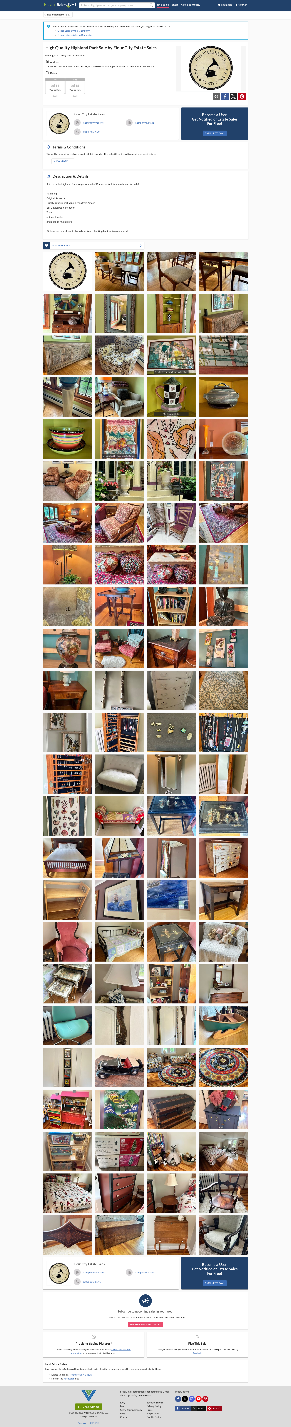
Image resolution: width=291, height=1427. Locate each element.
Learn (123, 1406)
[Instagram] (192, 1399)
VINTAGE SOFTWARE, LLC (96, 1413)
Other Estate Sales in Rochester (75, 34)
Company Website (93, 122)
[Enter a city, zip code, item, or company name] (151, 5)
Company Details (144, 122)
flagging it (197, 1353)
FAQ (122, 1402)
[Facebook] (178, 1399)
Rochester (69, 1378)
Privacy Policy (154, 1406)
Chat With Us (91, 1406)
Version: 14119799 (88, 1423)
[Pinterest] (205, 1399)
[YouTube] (199, 1399)
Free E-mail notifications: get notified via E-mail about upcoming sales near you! (144, 1393)
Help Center (153, 1413)
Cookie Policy (154, 1417)
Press (149, 1409)
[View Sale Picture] (67, 271)
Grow (131, 1409)
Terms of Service (155, 1402)
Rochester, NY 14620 (81, 1374)
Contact (124, 1417)
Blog (122, 1413)
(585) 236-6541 (92, 131)
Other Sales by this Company (73, 30)
